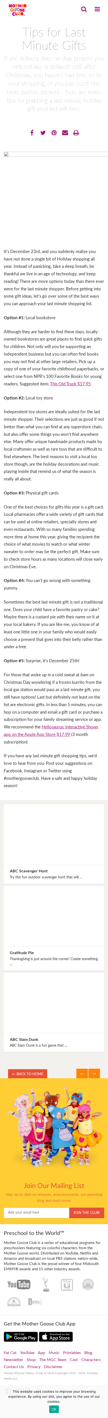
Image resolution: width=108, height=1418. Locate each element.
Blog (88, 1353)
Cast (74, 1360)
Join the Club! (86, 1213)
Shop (31, 1360)
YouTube (27, 1353)
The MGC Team (52, 1360)
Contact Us (14, 1367)
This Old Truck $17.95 (70, 384)
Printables (72, 1353)
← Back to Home (27, 1074)
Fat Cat (10, 1353)
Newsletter (13, 1360)
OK (54, 1409)
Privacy (33, 1367)
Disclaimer (53, 1367)
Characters (91, 1360)
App (41, 1353)
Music (54, 1353)
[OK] (101, 1401)
